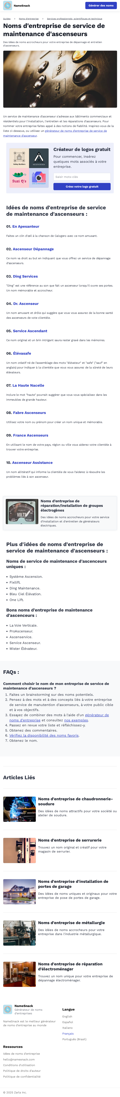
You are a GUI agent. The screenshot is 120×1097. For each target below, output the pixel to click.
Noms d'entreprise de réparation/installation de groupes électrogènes (72, 505)
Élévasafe (22, 353)
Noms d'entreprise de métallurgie (71, 922)
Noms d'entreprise (29, 18)
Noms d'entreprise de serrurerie (70, 840)
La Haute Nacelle (28, 385)
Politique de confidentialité (21, 1076)
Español (67, 1022)
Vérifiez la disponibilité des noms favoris (44, 735)
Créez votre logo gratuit (82, 186)
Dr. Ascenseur (26, 303)
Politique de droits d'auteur (22, 1070)
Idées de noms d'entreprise (21, 1053)
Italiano (67, 1027)
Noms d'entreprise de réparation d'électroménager (70, 966)
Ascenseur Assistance (32, 462)
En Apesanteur (25, 226)
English (67, 1016)
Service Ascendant (30, 331)
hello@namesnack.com (19, 1059)
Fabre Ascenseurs (29, 412)
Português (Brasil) (74, 1039)
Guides (6, 18)
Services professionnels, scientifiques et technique (74, 18)
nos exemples (76, 720)
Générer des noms (101, 5)
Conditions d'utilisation (19, 1065)
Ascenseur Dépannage (33, 249)
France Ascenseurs (30, 435)
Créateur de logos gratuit (81, 149)
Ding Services (25, 276)
